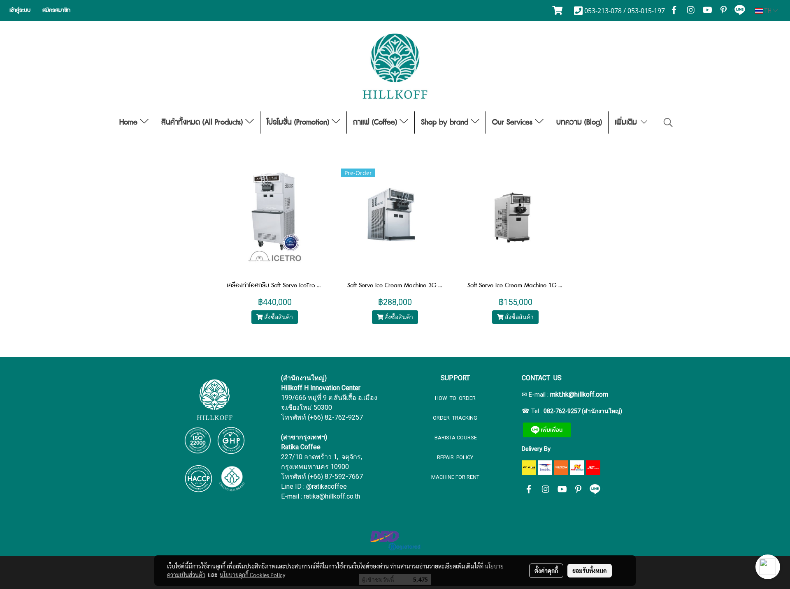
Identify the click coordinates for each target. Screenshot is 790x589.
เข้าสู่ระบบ (19, 10)
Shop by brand (446, 122)
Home (129, 122)
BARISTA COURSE (455, 437)
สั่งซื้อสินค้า (278, 317)
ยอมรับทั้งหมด (589, 570)
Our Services (513, 122)
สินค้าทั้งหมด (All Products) (203, 122)
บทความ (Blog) (579, 122)
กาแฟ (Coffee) (376, 122)
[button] (668, 122)
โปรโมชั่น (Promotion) (299, 122)
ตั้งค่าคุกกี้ (546, 570)
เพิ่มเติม (627, 122)
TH (768, 10)
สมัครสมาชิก (56, 10)
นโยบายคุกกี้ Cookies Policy (252, 574)
